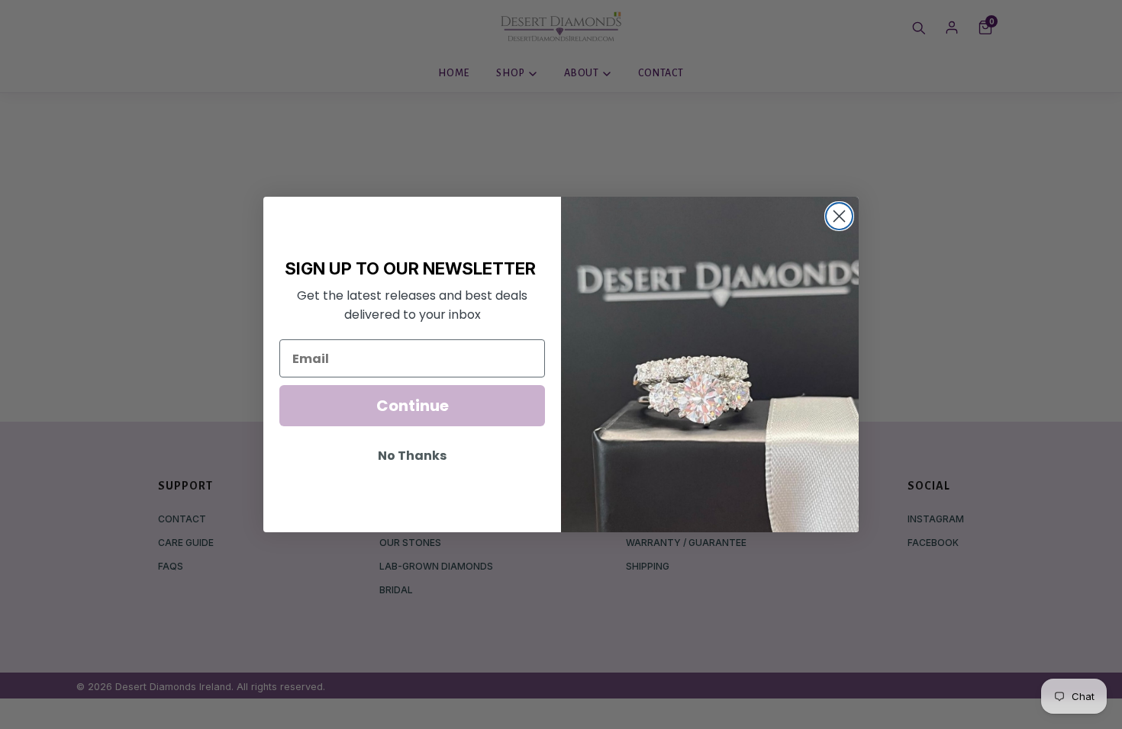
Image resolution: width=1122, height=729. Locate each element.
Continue (412, 405)
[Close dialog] (839, 216)
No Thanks (412, 455)
